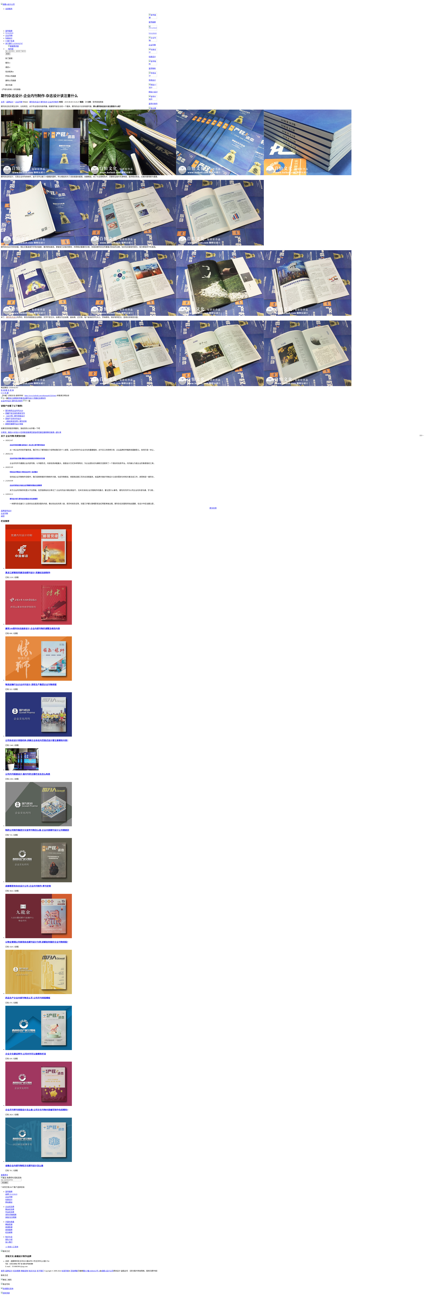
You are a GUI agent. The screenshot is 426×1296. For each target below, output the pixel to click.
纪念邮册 (8, 1232)
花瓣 (40, 432)
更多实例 (213, 508)
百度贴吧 (34, 432)
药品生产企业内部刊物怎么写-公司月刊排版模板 (27, 998)
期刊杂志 (44, 102)
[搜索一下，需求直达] (13, 49)
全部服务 (8, 9)
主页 (2, 102)
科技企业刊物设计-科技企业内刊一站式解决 (24, 472)
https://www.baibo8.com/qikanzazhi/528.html (40, 396)
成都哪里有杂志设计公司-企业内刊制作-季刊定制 (28, 886)
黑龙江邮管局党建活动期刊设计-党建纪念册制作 (27, 398)
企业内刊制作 (53, 102)
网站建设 (8, 1202)
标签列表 (65, 1271)
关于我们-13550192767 (14, 43)
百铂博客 (74, 1271)
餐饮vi (7, 63)
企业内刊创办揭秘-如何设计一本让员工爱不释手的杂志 (27, 445)
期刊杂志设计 (34, 102)
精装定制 (24, 1271)
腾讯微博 (50, 432)
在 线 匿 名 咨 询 (7, 390)
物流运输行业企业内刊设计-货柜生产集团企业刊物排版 (31, 684)
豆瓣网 (44, 432)
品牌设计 (9, 102)
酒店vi (7, 67)
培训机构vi (9, 72)
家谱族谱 (8, 1227)
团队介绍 (8, 1239)
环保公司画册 (10, 76)
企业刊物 (8, 35)
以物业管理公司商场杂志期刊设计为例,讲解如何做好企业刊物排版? (36, 942)
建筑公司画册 (10, 80)
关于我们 (40, 1271)
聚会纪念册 (9, 1209)
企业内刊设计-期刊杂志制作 (12, 401)
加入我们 (8, 1242)
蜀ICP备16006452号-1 (91, 1271)
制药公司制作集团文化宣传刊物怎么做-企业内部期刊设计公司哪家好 (37, 830)
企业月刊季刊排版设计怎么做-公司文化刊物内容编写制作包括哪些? (36, 1110)
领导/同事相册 (10, 1215)
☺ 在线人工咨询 (11, 1247)
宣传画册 (8, 31)
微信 (10, 432)
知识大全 (8, 1237)
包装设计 (8, 38)
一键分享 (57, 432)
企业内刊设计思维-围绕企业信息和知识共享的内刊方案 (27, 458)
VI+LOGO (9, 33)
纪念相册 (16, 1271)
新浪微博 (27, 432)
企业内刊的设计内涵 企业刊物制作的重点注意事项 (26, 485)
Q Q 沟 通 (4, 393)
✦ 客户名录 (9, 41)
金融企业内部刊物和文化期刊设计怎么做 (24, 1165)
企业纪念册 (9, 1207)
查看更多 (4, 1175)
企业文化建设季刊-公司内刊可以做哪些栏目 (25, 1054)
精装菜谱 (8, 1224)
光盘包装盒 (9, 1222)
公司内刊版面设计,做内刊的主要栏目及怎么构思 (27, 774)
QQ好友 (15, 432)
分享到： (4, 432)
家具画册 (8, 1230)
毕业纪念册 (9, 1212)
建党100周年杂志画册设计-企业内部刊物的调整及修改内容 (32, 628)
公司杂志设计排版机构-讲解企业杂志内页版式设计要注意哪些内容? (36, 740)
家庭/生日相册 (10, 1217)
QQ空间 (21, 432)
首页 (2, 1271)
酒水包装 (8, 85)
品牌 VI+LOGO (11, 1194)
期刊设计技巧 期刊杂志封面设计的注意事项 (23, 499)
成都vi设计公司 (107, 1271)
